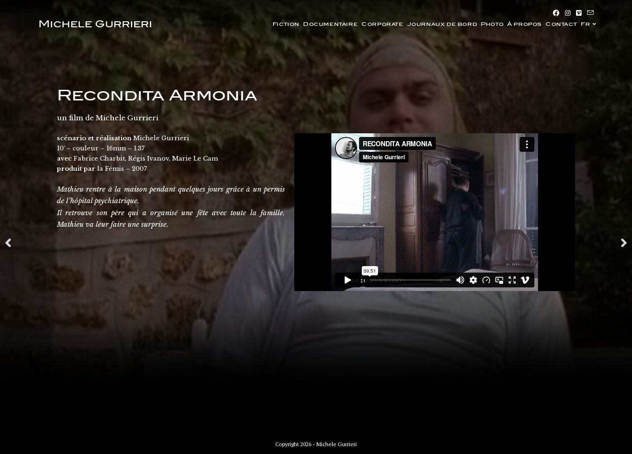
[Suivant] (471, 243)
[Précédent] (160, 243)
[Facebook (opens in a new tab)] (556, 13)
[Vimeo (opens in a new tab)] (578, 13)
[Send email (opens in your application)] (589, 13)
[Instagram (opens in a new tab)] (567, 13)
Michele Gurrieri (95, 24)
